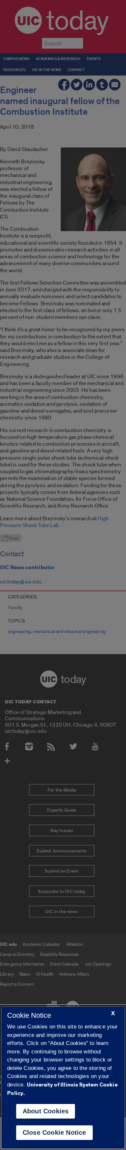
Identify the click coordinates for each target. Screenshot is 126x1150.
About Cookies (46, 1111)
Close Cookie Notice (54, 1132)
